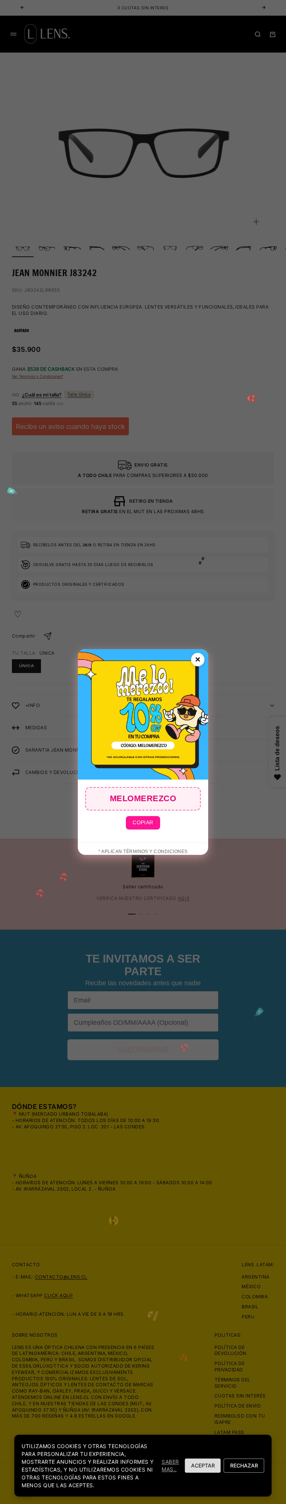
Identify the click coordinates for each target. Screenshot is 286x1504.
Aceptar (203, 1465)
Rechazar (244, 1465)
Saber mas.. (170, 1465)
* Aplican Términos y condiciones (142, 851)
